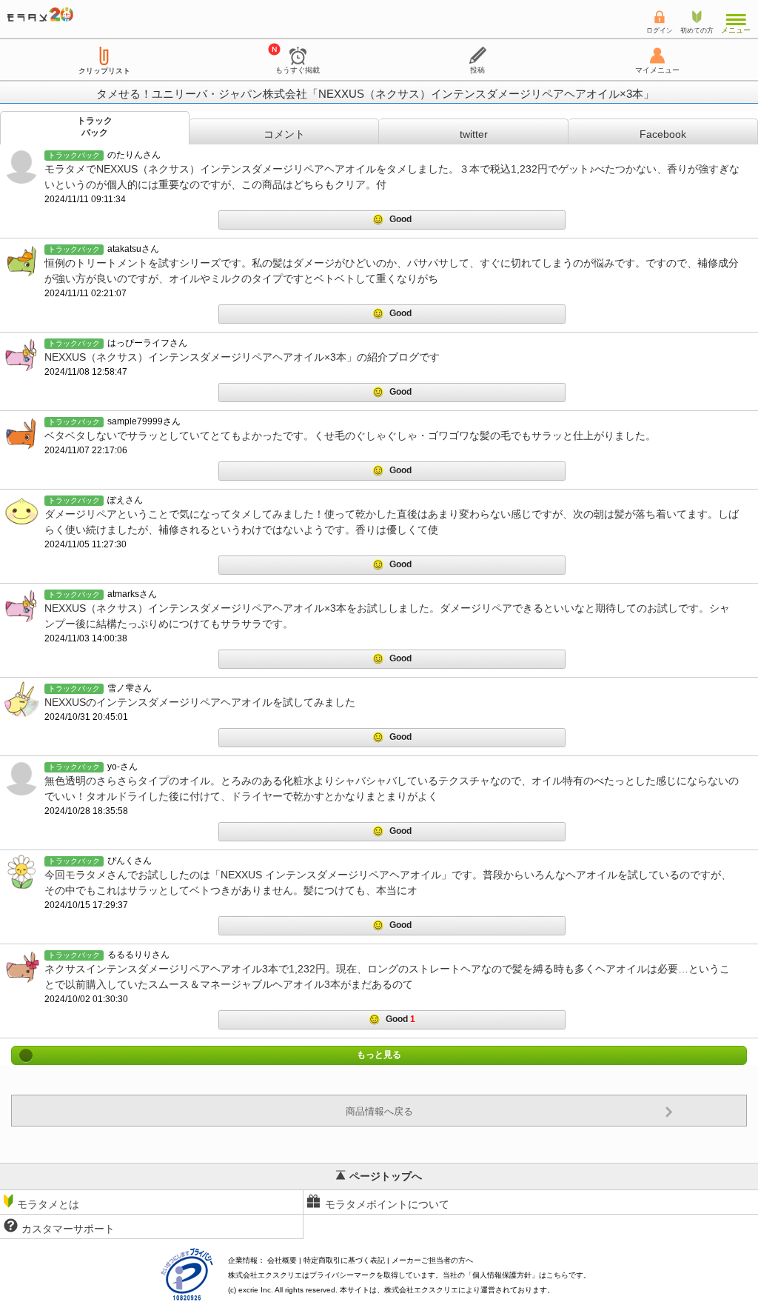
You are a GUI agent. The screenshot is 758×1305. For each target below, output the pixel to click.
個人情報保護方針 (501, 1275)
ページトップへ (385, 1176)
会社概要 (282, 1260)
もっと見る (379, 1055)
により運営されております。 (469, 1290)
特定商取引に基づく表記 (344, 1260)
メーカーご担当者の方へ (432, 1260)
